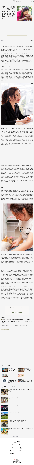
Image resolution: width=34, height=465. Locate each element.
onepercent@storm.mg (18, 462)
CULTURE (28, 368)
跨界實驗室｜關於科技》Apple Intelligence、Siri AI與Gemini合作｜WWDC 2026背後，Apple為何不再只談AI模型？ (19, 406)
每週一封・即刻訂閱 (17, 312)
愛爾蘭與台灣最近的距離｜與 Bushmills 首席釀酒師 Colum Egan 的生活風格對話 (16, 319)
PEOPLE (31, 40)
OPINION (31, 38)
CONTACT (20, 447)
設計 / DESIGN (12, 453)
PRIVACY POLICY (21, 448)
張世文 (3, 20)
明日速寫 (10, 382)
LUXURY (12, 368)
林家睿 (26, 371)
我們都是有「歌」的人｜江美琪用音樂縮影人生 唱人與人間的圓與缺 (14, 324)
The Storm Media (27, 382)
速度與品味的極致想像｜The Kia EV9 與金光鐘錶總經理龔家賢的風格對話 (15, 325)
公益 (2, 329)
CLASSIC (9, 368)
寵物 (4, 329)
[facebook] (33, 2)
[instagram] (32, 2)
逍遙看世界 (10, 423)
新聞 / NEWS (12, 456)
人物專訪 (8, 329)
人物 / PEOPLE (12, 447)
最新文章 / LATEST (12, 446)
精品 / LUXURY (12, 450)
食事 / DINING (12, 454)
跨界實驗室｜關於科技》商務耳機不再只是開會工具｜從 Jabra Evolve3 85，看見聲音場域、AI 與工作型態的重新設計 (20, 421)
